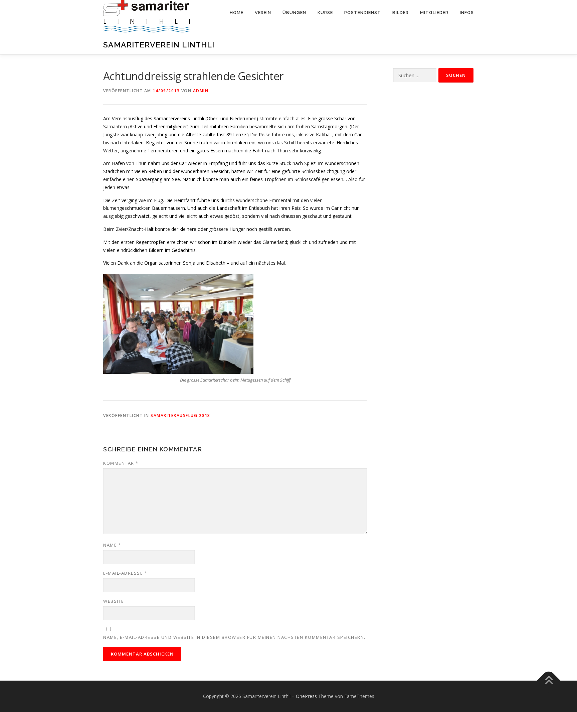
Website (113, 601)
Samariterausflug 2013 (180, 415)
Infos (467, 12)
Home (236, 12)
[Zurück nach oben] (549, 681)
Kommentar (121, 463)
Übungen (294, 12)
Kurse (325, 12)
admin (201, 91)
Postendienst (362, 12)
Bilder (400, 12)
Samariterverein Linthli (158, 44)
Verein (263, 12)
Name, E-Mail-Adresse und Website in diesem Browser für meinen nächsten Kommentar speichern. (234, 637)
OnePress (306, 696)
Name (112, 545)
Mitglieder (434, 12)
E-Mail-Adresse (125, 573)
